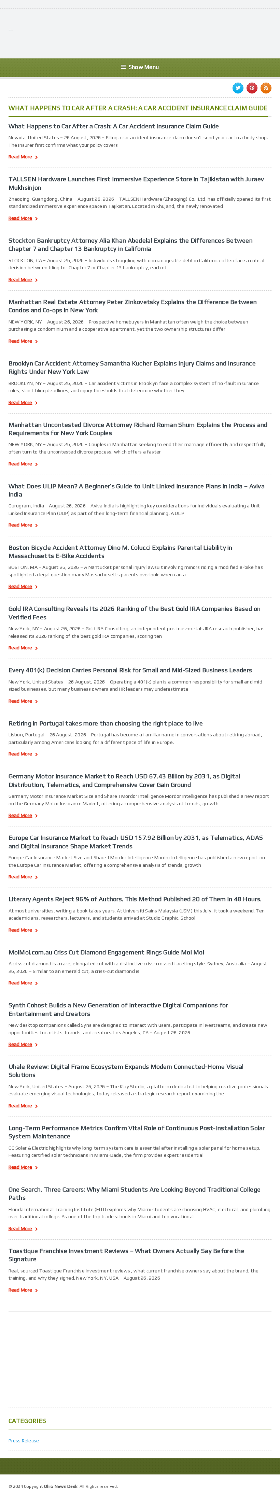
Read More (20, 156)
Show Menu (144, 67)
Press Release (24, 1440)
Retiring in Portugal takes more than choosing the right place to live (106, 723)
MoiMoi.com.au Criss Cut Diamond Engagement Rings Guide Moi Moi (106, 952)
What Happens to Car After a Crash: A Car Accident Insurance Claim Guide (114, 126)
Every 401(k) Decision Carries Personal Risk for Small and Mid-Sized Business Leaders (130, 670)
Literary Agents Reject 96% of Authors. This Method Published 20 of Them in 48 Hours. (135, 899)
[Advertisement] (147, 32)
